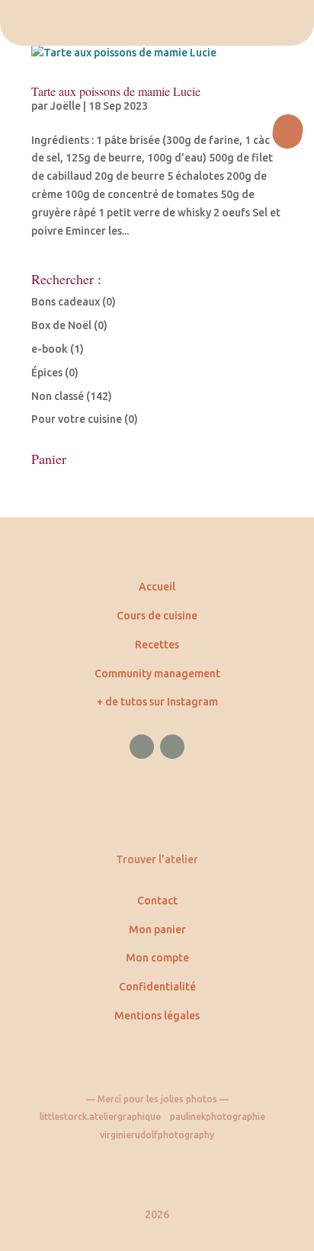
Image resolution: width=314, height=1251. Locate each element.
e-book (49, 349)
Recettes (157, 644)
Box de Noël (61, 325)
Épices (46, 372)
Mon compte (157, 958)
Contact (157, 900)
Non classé (57, 396)
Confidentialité (157, 987)
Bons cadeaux (65, 302)
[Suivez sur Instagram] (172, 746)
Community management (157, 673)
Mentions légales (157, 1015)
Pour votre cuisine (76, 419)
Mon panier (157, 929)
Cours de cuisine (157, 616)
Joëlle (65, 106)
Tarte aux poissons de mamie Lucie (115, 91)
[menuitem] (157, 23)
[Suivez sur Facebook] (142, 746)
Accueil (157, 587)
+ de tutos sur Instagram (157, 702)
